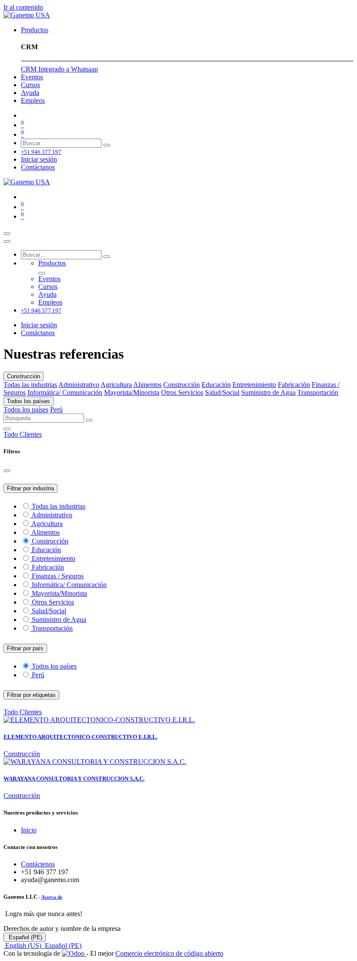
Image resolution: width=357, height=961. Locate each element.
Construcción (23, 376)
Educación (216, 384)
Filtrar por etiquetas (31, 695)
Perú (56, 409)
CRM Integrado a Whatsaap (59, 69)
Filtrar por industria (30, 488)
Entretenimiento (254, 384)
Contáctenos (38, 864)
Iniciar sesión (39, 159)
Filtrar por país (25, 648)
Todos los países (28, 401)
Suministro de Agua (268, 392)
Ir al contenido (23, 7)
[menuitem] (34, 30)
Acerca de (51, 897)
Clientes (31, 434)
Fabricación (294, 384)
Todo (11, 434)
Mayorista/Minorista (131, 392)
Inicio (29, 830)
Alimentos (147, 384)
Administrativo (78, 384)
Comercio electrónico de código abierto (169, 953)
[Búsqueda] (106, 145)
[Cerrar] (6, 241)
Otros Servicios (182, 392)
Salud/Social (222, 392)
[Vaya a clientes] (178, 720)
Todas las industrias (30, 384)
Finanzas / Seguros (58, 576)
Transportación (317, 392)
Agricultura (116, 384)
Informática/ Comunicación (64, 392)
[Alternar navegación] (6, 233)
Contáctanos (38, 167)
